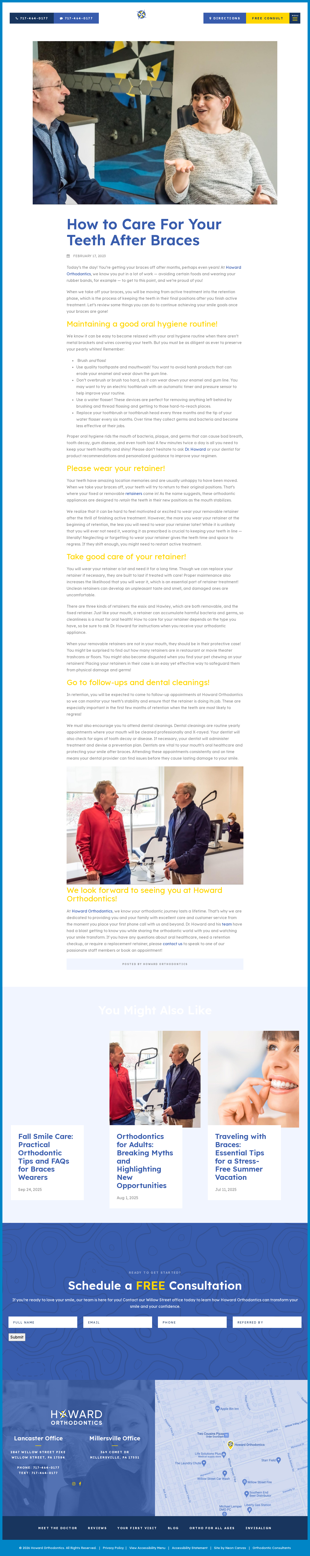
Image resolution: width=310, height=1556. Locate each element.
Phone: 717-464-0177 (38, 1467)
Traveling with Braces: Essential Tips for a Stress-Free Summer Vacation (240, 1157)
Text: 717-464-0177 (38, 1473)
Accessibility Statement (190, 1548)
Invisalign (259, 1528)
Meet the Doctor (57, 1528)
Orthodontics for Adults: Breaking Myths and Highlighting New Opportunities (145, 1160)
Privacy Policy (113, 1548)
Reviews (97, 1528)
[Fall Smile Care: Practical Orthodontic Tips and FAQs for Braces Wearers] (56, 1084)
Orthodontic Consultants (272, 1548)
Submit (16, 1337)
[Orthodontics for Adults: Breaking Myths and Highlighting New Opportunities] (155, 1084)
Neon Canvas (235, 1548)
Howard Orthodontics (92, 911)
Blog (173, 1528)
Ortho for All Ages (212, 1528)
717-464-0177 (33, 18)
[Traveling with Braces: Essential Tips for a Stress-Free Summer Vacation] (253, 1084)
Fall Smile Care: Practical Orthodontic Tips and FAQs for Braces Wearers (45, 1157)
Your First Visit (137, 1528)
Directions (226, 18)
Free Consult (267, 18)
